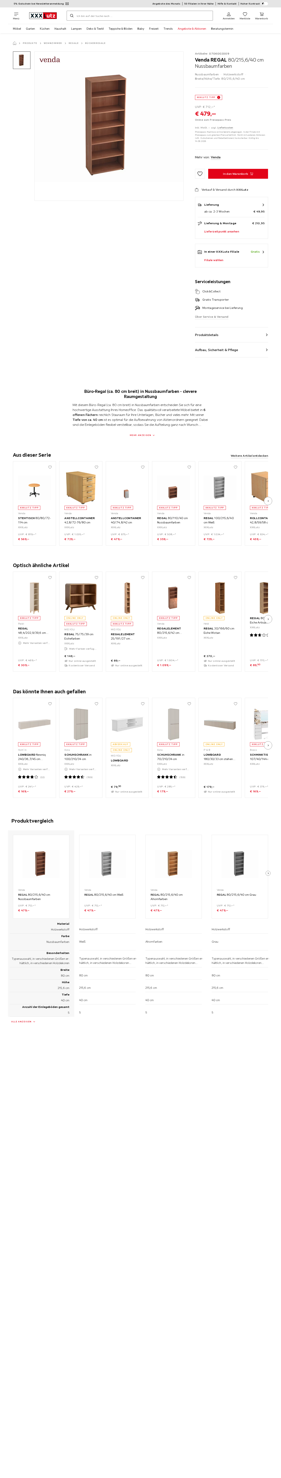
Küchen (45, 28)
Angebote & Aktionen (192, 28)
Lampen (76, 28)
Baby (140, 28)
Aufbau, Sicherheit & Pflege (216, 350)
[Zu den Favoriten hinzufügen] (200, 174)
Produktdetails (206, 335)
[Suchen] (72, 16)
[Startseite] (14, 43)
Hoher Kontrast (250, 3)
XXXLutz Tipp (206, 97)
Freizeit (154, 28)
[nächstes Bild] (268, 501)
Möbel (17, 28)
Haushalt (60, 28)
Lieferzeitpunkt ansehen (221, 231)
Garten (30, 28)
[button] (21, 60)
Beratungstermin (222, 28)
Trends (168, 28)
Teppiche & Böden (120, 28)
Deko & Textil (95, 28)
